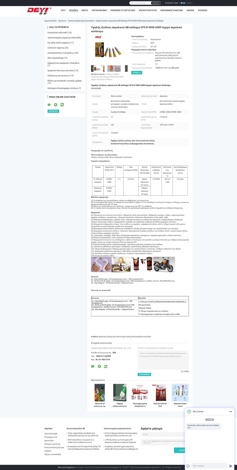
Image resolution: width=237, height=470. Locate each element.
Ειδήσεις (190, 10)
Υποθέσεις (202, 10)
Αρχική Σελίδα (50, 21)
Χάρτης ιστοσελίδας (52, 454)
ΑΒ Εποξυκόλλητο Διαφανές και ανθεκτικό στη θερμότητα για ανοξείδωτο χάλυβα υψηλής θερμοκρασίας (81, 441)
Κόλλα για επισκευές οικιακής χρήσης (65, 81)
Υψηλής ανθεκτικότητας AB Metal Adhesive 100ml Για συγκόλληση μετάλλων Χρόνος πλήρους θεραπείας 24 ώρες (120, 405)
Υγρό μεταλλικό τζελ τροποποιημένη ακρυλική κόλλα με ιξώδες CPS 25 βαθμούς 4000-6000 (160, 405)
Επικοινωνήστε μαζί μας (171, 10)
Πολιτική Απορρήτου (66, 467)
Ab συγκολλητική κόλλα (141, 337)
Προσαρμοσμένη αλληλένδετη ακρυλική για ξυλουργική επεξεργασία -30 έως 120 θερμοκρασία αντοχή (140, 405)
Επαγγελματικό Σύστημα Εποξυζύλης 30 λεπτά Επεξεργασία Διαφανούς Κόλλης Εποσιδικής (84, 448)
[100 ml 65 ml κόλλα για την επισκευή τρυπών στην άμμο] (99, 392)
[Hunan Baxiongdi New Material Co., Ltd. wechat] (64, 104)
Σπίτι (63, 10)
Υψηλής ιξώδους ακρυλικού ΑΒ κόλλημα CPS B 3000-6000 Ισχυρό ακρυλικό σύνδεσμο (107, 76)
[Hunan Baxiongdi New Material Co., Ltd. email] (51, 104)
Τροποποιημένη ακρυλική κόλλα (81, 21)
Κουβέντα (137, 72)
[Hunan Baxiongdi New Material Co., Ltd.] (39, 11)
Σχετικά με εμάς (99, 10)
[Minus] (230, 411)
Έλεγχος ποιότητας (148, 10)
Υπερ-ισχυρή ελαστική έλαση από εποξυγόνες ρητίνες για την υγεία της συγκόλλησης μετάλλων (83, 434)
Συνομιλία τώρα (171, 3)
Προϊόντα (73, 10)
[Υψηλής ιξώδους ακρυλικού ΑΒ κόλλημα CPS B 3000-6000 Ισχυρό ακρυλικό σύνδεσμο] (108, 50)
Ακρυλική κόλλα (105, 337)
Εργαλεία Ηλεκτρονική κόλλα (61, 70)
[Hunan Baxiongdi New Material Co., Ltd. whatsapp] (57, 104)
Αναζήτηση (155, 3)
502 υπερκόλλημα (56, 58)
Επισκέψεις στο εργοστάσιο (122, 10)
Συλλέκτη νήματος (56, 48)
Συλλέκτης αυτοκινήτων (59, 75)
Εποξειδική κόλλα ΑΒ (57, 32)
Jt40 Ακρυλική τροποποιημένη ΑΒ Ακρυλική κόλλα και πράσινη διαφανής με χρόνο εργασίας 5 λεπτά (120, 441)
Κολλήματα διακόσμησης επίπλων (63, 88)
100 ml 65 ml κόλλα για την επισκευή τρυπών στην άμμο (99, 405)
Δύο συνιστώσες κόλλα (122, 337)
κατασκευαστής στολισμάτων (61, 53)
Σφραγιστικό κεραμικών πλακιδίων (63, 63)
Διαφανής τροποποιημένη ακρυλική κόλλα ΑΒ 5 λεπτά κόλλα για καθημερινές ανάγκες (121, 448)
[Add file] (188, 466)
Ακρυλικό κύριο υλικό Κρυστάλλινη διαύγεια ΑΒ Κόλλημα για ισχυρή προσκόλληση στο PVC (180, 405)
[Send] (231, 466)
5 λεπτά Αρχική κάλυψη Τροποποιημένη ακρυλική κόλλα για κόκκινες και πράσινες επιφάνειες (121, 434)
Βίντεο (85, 10)
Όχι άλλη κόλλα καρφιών (59, 43)
